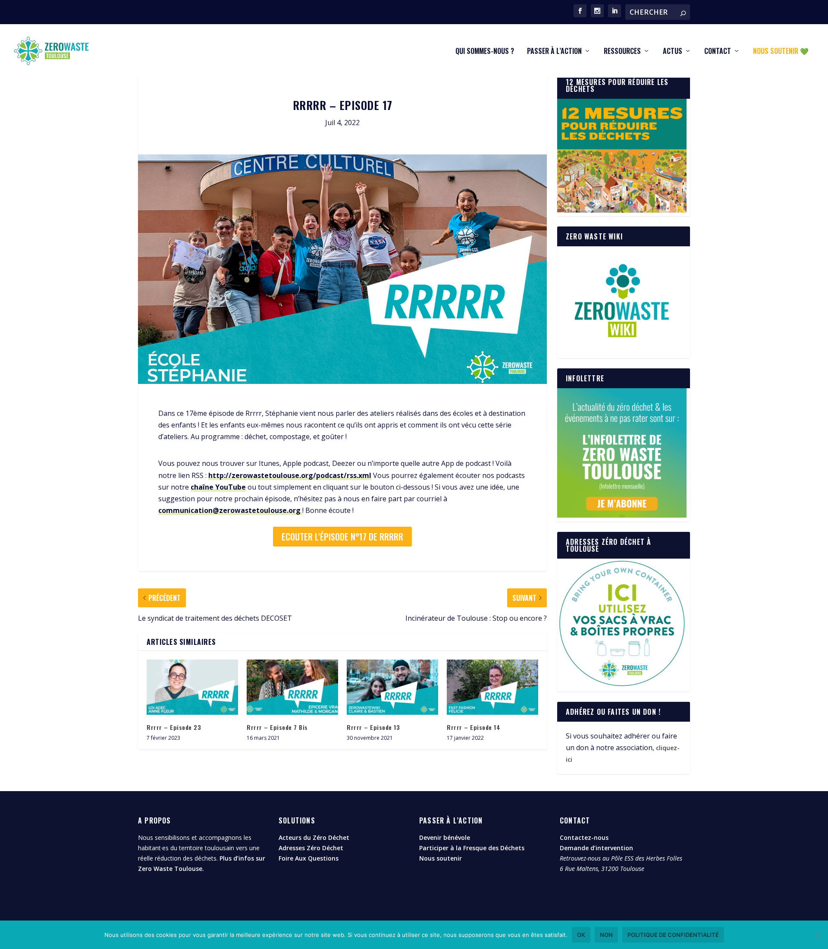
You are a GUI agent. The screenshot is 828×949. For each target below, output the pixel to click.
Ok (581, 934)
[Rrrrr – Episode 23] (192, 687)
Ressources (622, 51)
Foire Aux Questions (309, 858)
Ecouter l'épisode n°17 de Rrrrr (342, 536)
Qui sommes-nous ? (484, 51)
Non (606, 934)
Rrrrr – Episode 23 (174, 727)
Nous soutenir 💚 (781, 51)
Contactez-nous (584, 837)
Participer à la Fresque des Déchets (471, 848)
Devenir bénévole (444, 837)
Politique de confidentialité (673, 934)
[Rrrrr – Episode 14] (492, 687)
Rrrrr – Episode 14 (473, 727)
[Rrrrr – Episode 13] (392, 687)
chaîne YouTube (218, 487)
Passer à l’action (554, 51)
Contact (717, 51)
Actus (672, 51)
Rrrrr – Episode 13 (373, 727)
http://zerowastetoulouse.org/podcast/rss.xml (289, 475)
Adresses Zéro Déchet (311, 848)
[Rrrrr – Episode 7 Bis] (292, 687)
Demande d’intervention (596, 848)
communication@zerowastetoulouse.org (230, 510)
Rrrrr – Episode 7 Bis (277, 727)
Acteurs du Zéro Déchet (314, 837)
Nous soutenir (440, 858)
